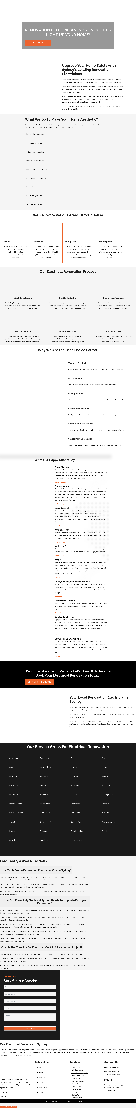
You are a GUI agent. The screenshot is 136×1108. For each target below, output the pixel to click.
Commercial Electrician (99, 1050)
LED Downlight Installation (36, 1052)
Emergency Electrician (126, 1050)
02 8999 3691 (115, 1067)
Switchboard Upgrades (8, 1055)
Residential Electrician (89, 1052)
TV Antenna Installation (25, 1055)
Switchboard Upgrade (79, 1073)
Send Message (29, 1028)
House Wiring (22, 1052)
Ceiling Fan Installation (82, 1050)
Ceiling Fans (75, 1095)
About (41, 1072)
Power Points (76, 1067)
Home (41, 1067)
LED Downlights (77, 1070)
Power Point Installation (72, 1052)
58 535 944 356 (86, 1101)
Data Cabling (112, 1050)
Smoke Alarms (76, 1098)
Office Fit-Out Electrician (55, 1052)
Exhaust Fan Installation (8, 1052)
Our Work (42, 1082)
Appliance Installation (66, 1050)
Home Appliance (78, 1075)
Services (42, 1077)
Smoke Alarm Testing (123, 1052)
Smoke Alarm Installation (106, 1052)
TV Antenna (75, 1092)
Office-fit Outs (76, 1089)
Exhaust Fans (76, 1078)
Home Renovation (78, 1081)
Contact (42, 1092)
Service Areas (43, 1087)
